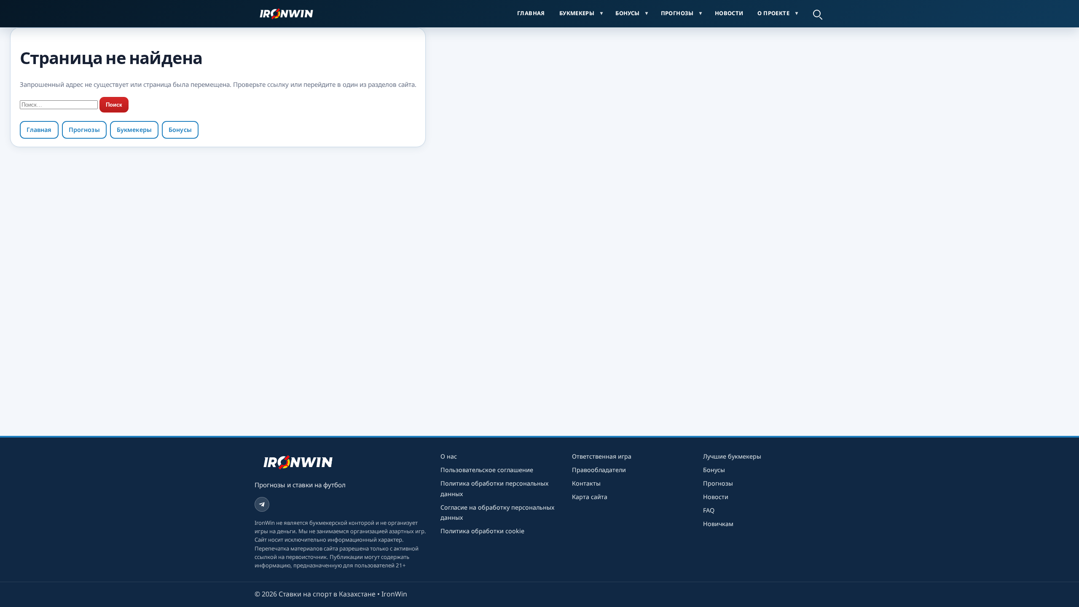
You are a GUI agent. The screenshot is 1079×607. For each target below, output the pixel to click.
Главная (531, 13)
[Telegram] (262, 504)
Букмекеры (577, 13)
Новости (729, 13)
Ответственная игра (601, 456)
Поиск (114, 105)
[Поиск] (817, 13)
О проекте (773, 13)
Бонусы (627, 13)
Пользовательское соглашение (486, 470)
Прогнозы (677, 13)
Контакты (586, 483)
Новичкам (718, 524)
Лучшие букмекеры (732, 456)
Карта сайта (589, 497)
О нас (448, 456)
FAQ (708, 510)
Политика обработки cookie (482, 531)
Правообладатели (599, 470)
